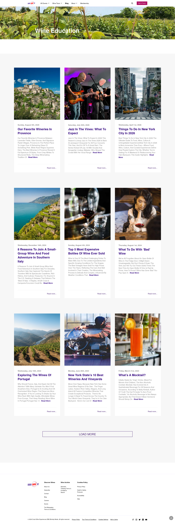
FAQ (78, 499)
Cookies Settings (103, 519)
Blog (66, 3)
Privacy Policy (81, 487)
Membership (84, 3)
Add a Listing (114, 519)
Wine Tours (56, 3)
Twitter (140, 520)
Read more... (51, 168)
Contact (46, 493)
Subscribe (47, 490)
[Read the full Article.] (37, 119)
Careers (46, 500)
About (73, 3)
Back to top (171, 518)
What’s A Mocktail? (132, 375)
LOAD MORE (87, 434)
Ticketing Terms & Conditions (66, 489)
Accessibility (80, 495)
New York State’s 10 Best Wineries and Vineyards (85, 377)
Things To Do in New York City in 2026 (137, 131)
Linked (143, 520)
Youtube (146, 520)
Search (132, 3)
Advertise (63, 487)
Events (46, 504)
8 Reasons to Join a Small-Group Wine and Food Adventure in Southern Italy (37, 255)
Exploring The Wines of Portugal (34, 377)
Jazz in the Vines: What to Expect (87, 131)
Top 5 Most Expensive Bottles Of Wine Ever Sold (86, 251)
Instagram (136, 520)
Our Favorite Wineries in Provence (35, 131)
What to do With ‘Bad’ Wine (134, 251)
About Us (46, 487)
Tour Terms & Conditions (89, 519)
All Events (43, 3)
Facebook (133, 520)
